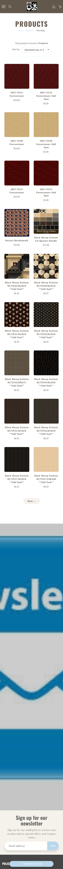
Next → (32, 501)
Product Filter (33, 864)
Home (20, 30)
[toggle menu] (3, 6)
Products (30, 30)
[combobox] (36, 49)
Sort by (16, 49)
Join (53, 846)
